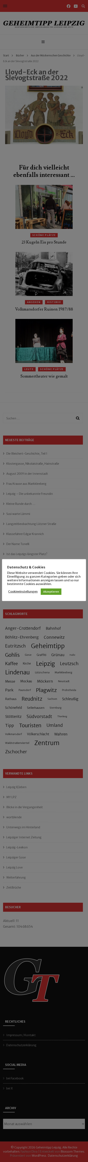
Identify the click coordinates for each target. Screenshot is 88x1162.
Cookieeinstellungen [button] (23, 591)
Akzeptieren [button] (51, 591)
